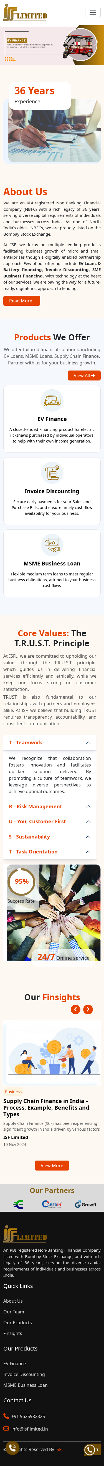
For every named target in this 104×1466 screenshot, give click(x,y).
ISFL (59, 1449)
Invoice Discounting (24, 1374)
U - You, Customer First (37, 821)
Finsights (12, 1333)
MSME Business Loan (25, 1385)
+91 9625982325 (27, 1416)
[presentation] (75, 1009)
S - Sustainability (29, 836)
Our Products (17, 1323)
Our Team (13, 1312)
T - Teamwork (25, 742)
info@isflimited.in (29, 1429)
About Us (13, 1301)
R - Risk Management (35, 806)
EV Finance (14, 1363)
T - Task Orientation (33, 851)
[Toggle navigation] (93, 12)
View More (52, 1165)
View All (82, 375)
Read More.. (21, 301)
